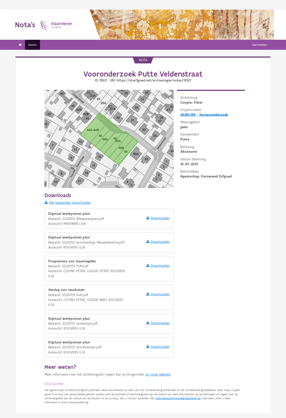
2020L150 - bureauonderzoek (204, 115)
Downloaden (160, 218)
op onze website (157, 374)
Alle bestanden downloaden (70, 203)
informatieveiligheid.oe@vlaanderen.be (177, 398)
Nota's (32, 45)
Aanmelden (259, 45)
